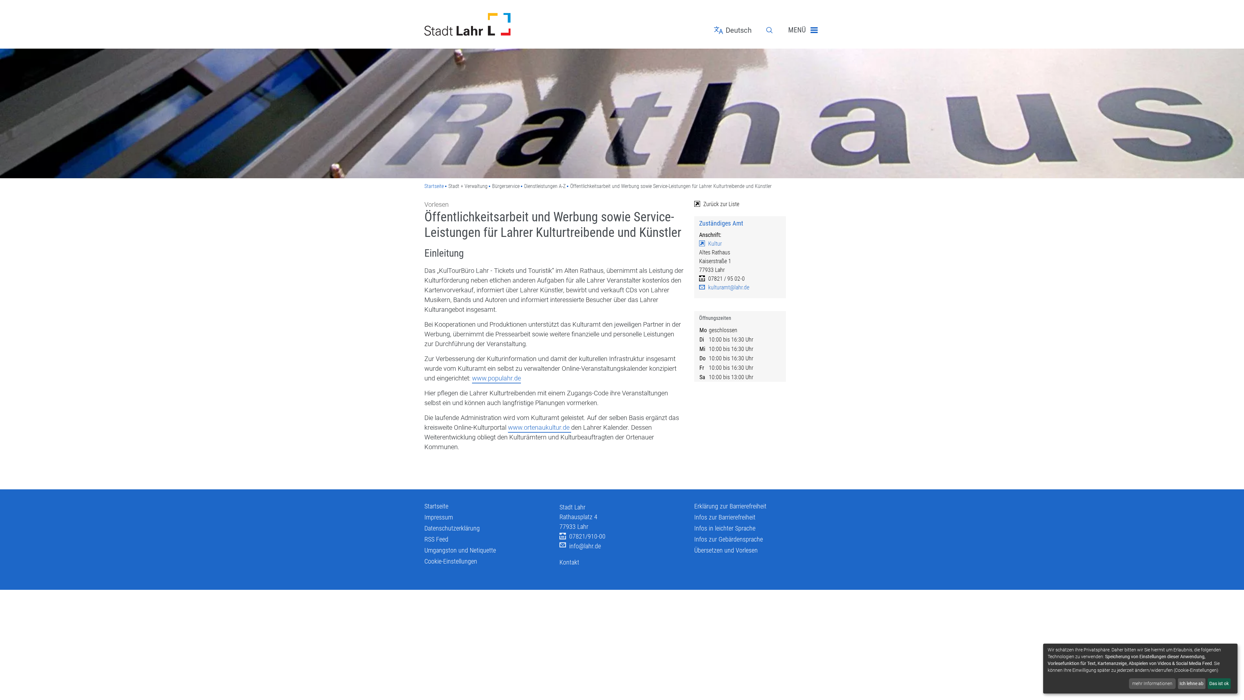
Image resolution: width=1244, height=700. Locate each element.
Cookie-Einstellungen (450, 561)
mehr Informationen (1152, 683)
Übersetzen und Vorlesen (726, 550)
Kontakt (569, 562)
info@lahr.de (585, 546)
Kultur (715, 243)
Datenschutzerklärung (452, 528)
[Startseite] (487, 24)
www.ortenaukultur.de (539, 427)
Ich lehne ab (1192, 683)
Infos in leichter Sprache (724, 528)
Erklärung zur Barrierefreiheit (730, 506)
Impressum (438, 517)
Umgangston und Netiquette (460, 550)
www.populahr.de (496, 378)
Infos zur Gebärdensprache (728, 539)
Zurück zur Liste (721, 204)
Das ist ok (1219, 683)
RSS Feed (436, 539)
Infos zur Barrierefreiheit (724, 517)
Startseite (434, 186)
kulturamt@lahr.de (728, 287)
